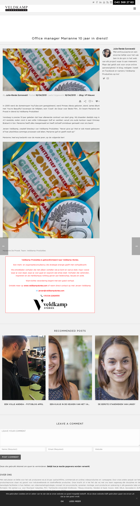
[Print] (80, 101)
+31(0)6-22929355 (51, 296)
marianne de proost (11, 251)
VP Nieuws (89, 95)
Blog (81, 95)
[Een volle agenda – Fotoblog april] (24, 368)
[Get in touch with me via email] (108, 79)
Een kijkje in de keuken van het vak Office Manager (71, 404)
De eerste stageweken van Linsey (116, 404)
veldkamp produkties (36, 251)
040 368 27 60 (124, 2)
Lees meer (75, 501)
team (23, 251)
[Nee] (136, 498)
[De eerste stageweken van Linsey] (116, 368)
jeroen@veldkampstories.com (51, 291)
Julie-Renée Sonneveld (16, 95)
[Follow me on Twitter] (104, 79)
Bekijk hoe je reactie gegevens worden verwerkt (68, 466)
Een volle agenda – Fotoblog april (23, 404)
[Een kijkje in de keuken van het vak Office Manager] (70, 368)
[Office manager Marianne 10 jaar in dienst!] (51, 70)
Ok (62, 501)
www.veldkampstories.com (35, 286)
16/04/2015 (41, 95)
